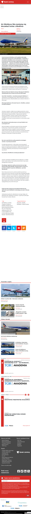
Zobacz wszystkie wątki (6, 465)
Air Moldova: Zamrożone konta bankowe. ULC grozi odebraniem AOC (22, 344)
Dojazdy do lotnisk (6, 463)
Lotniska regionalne (6, 452)
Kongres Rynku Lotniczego (7, 450)
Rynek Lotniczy (5, 444)
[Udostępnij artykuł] (9, 229)
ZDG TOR (19, 440)
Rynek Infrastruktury (6, 441)
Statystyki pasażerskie (7, 461)
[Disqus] (16, 262)
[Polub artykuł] (4, 229)
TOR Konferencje (21, 441)
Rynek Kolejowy (5, 440)
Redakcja (19, 443)
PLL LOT (3, 456)
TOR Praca (4, 445)
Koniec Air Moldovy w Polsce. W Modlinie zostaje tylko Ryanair (22, 351)
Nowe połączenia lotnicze (7, 457)
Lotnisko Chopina (5, 458)
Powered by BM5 (13, 512)
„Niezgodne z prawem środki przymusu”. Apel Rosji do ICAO (21, 313)
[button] (25, 397)
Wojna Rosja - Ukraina (7, 460)
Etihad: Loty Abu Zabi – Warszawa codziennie (12, 298)
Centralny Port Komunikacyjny (5, 454)
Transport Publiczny (6, 443)
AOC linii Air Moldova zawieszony (9, 336)
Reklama (19, 444)
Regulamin (19, 445)
